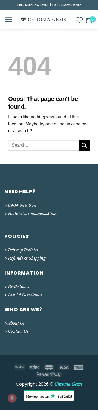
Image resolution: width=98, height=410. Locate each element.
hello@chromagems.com (32, 213)
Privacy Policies (23, 250)
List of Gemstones (25, 294)
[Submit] (84, 145)
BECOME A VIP (70, 4)
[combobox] (43, 145)
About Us (16, 323)
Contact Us (18, 331)
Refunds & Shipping (26, 258)
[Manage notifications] (12, 398)
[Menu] (8, 19)
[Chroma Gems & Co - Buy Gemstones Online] (44, 19)
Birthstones (18, 286)
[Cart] (89, 20)
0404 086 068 (22, 205)
